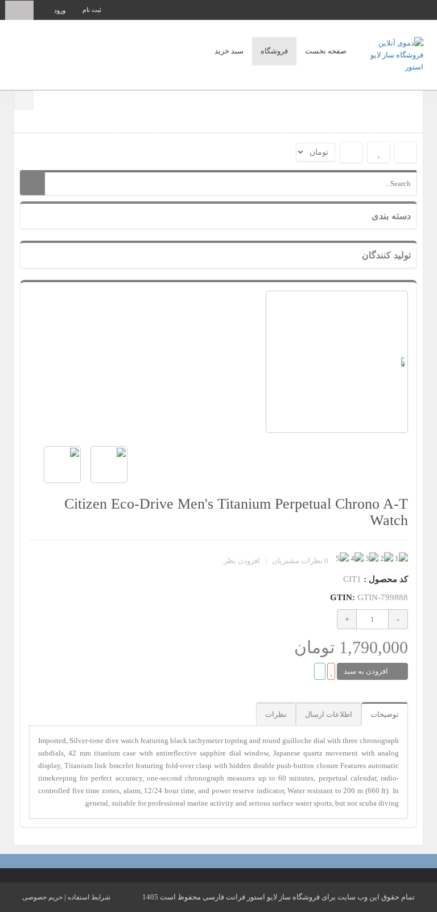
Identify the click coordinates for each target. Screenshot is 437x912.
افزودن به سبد (367, 671)
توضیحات (384, 714)
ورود (59, 10)
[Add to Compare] (319, 671)
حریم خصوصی (42, 897)
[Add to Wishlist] (331, 671)
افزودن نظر (242, 560)
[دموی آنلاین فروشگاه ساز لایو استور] (389, 53)
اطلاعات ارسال (328, 714)
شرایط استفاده (89, 897)
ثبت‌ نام (92, 9)
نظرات (276, 714)
